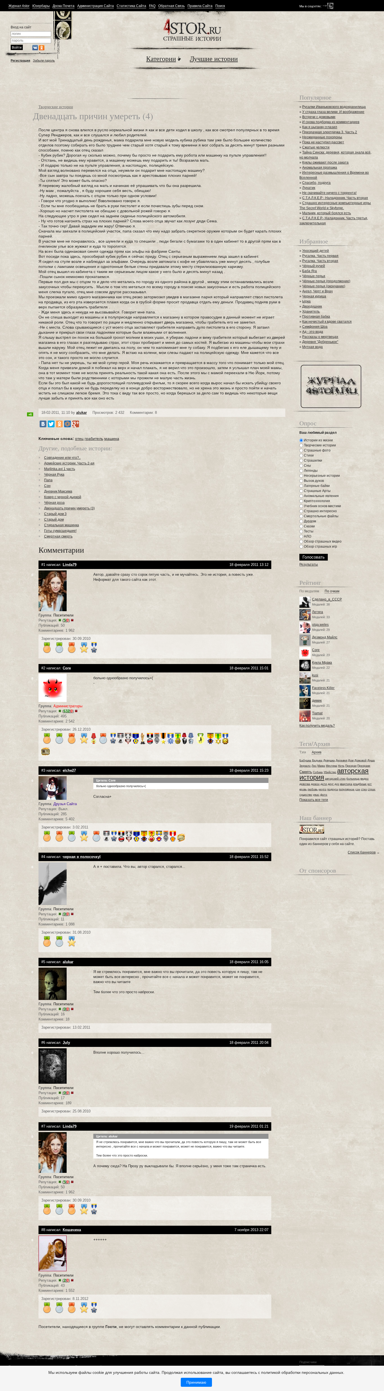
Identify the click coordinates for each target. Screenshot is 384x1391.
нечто (322, 789)
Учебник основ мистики (322, 506)
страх (371, 789)
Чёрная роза (54, 503)
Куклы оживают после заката (325, 162)
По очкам (332, 591)
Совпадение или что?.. (62, 458)
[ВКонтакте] (43, 424)
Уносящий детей (315, 251)
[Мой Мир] (67, 424)
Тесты (308, 531)
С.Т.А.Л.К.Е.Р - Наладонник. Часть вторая (335, 198)
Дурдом (309, 521)
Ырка (306, 301)
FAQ (152, 6)
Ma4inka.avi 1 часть (59, 469)
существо (305, 794)
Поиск (220, 6)
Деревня (341, 760)
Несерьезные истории (321, 476)
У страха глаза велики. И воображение (333, 112)
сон (357, 789)
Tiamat (317, 713)
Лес (314, 765)
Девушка (329, 760)
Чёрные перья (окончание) (323, 286)
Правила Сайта (200, 6)
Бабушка (305, 760)
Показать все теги (313, 800)
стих (364, 789)
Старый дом (54, 519)
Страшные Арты (317, 491)
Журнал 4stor (19, 6)
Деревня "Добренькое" (320, 342)
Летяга (317, 612)
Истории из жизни (318, 440)
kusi (315, 675)
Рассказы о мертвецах (320, 337)
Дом (351, 760)
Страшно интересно (320, 511)
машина (111, 438)
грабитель (94, 438)
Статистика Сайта (131, 6)
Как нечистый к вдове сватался (327, 322)
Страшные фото (317, 450)
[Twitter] (51, 424)
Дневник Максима (58, 491)
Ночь (341, 765)
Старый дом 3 (55, 514)
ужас (316, 794)
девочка (304, 783)
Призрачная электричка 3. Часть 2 (329, 132)
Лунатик (308, 188)
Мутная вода (312, 347)
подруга (332, 789)
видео (364, 778)
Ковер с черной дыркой (62, 497)
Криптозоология (316, 501)
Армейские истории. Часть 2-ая (69, 463)
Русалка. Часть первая (320, 256)
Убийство (330, 772)
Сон (47, 486)
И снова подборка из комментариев (330, 122)
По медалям (309, 591)
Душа (371, 760)
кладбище (360, 783)
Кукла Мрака (322, 663)
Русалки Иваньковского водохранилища (334, 107)
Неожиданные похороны (322, 137)
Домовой (360, 760)
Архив (316, 752)
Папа (48, 480)
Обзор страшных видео (322, 541)
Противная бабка (316, 317)
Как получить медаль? (317, 726)
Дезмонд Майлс (324, 637)
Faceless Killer (323, 688)
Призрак (350, 765)
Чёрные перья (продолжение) (326, 281)
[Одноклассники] (59, 424)
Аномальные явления (321, 496)
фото (323, 794)
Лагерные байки (316, 486)
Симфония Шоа (314, 327)
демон (315, 783)
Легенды (310, 471)
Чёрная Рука (54, 475)
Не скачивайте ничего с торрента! (329, 193)
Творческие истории (56, 106)
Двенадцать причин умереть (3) (69, 508)
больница (353, 778)
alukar (81, 412)
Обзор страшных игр (320, 546)
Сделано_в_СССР (327, 599)
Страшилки (312, 460)
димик (317, 701)
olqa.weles (320, 625)
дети (323, 783)
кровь (303, 789)
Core (316, 650)
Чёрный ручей (313, 266)
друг (331, 783)
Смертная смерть (58, 536)
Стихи (308, 455)
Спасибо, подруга (316, 183)
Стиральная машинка (61, 525)
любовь (313, 789)
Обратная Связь (171, 6)
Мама (321, 765)
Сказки (309, 526)
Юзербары (41, 6)
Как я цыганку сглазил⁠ (319, 127)
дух (337, 783)
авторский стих (335, 778)
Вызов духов (313, 481)
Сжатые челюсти (315, 147)
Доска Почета (63, 6)
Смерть (305, 772)
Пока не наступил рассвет (323, 142)
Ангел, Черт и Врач (317, 291)
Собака (318, 772)
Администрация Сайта (95, 6)
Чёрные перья (313, 276)
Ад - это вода (312, 332)
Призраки (363, 765)
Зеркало (305, 765)
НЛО (307, 536)
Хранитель (311, 311)
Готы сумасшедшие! (60, 531)
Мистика (331, 765)
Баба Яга (309, 271)
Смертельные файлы (320, 516)
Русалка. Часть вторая (320, 261)
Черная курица (314, 296)
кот (369, 783)
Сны (307, 466)
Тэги (302, 752)
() (66, 620)
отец (79, 438)
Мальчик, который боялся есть (326, 213)
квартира (346, 783)
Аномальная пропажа (319, 168)
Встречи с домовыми (318, 117)
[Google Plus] (75, 424)
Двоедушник (312, 306)
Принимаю (196, 1382)
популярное (346, 789)
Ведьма (317, 760)
